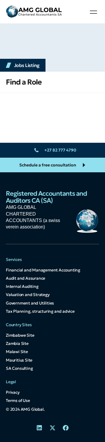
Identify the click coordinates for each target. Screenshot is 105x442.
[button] (93, 12)
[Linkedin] (39, 428)
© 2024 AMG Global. (25, 409)
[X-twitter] (52, 428)
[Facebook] (65, 428)
